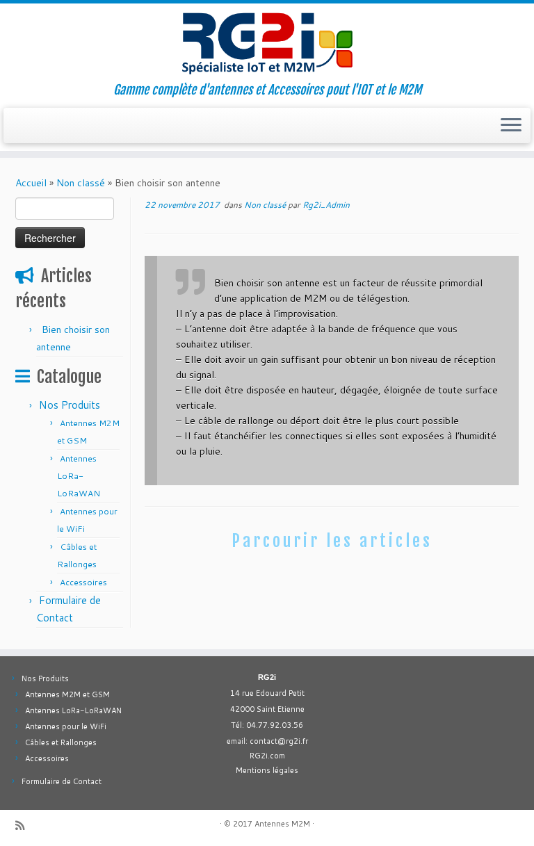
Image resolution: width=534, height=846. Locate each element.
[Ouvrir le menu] (511, 125)
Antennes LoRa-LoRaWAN (78, 476)
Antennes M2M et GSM (67, 694)
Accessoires (83, 582)
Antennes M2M (282, 823)
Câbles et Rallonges (61, 742)
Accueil (31, 183)
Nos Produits (69, 405)
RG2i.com (267, 755)
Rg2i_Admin (326, 205)
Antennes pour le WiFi (65, 726)
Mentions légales (267, 770)
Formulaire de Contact (62, 781)
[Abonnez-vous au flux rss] (24, 825)
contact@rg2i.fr (279, 741)
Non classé (80, 183)
